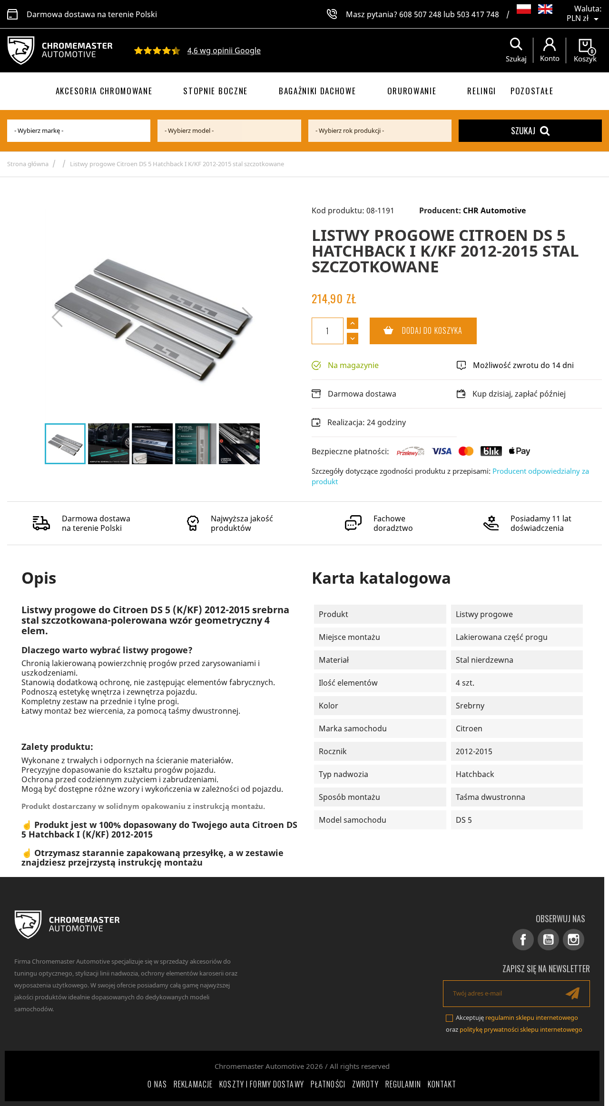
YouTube (548, 939)
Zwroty (365, 1084)
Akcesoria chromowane (104, 91)
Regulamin (403, 1084)
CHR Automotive (494, 210)
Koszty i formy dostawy (261, 1084)
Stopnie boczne (215, 91)
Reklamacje (193, 1084)
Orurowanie (412, 91)
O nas (157, 1084)
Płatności (328, 1084)
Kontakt (442, 1084)
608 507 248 (420, 14)
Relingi (481, 91)
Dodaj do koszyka (416, 330)
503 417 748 (478, 14)
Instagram (573, 939)
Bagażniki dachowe (317, 91)
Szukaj (523, 130)
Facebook (523, 939)
